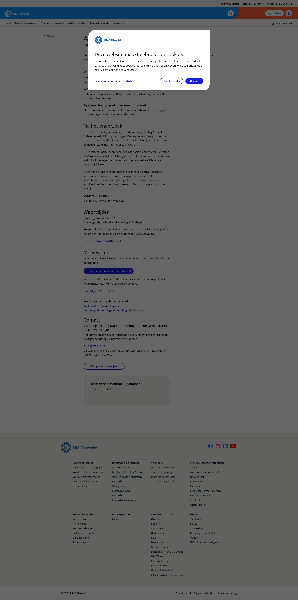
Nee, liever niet (171, 81)
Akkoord (194, 81)
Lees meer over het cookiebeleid (115, 81)
